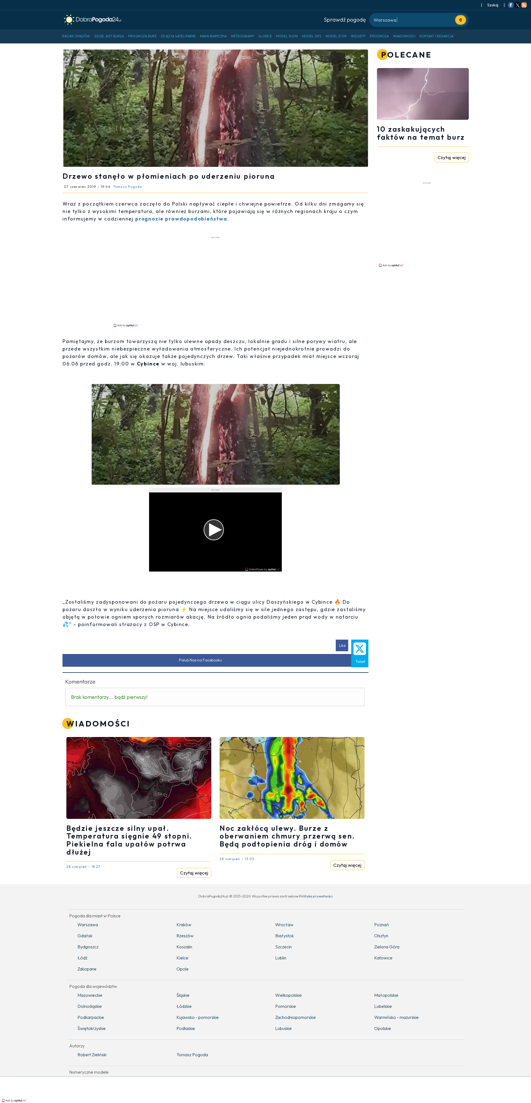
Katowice (383, 958)
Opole (182, 969)
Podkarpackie (90, 1017)
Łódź (82, 958)
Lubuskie (283, 1028)
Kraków (183, 924)
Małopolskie (386, 995)
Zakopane (87, 969)
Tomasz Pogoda (192, 1054)
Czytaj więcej (194, 873)
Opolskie (382, 1028)
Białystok (284, 935)
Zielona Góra (386, 946)
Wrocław (284, 924)
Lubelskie (383, 1006)
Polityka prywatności (316, 896)
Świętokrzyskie (91, 1028)
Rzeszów (185, 935)
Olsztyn (381, 935)
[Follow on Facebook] (510, 5)
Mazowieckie (89, 995)
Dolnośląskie (89, 1006)
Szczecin (283, 946)
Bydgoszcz (87, 946)
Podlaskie (185, 1028)
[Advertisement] (215, 281)
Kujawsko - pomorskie (197, 1017)
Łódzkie (184, 1006)
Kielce (182, 958)
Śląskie (182, 995)
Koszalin (184, 946)
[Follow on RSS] (524, 5)
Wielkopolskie (288, 995)
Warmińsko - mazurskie (396, 1017)
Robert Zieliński (91, 1054)
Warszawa (87, 924)
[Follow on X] (517, 5)
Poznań (381, 924)
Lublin (280, 958)
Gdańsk (84, 935)
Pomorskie (285, 1006)
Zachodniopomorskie (295, 1017)
